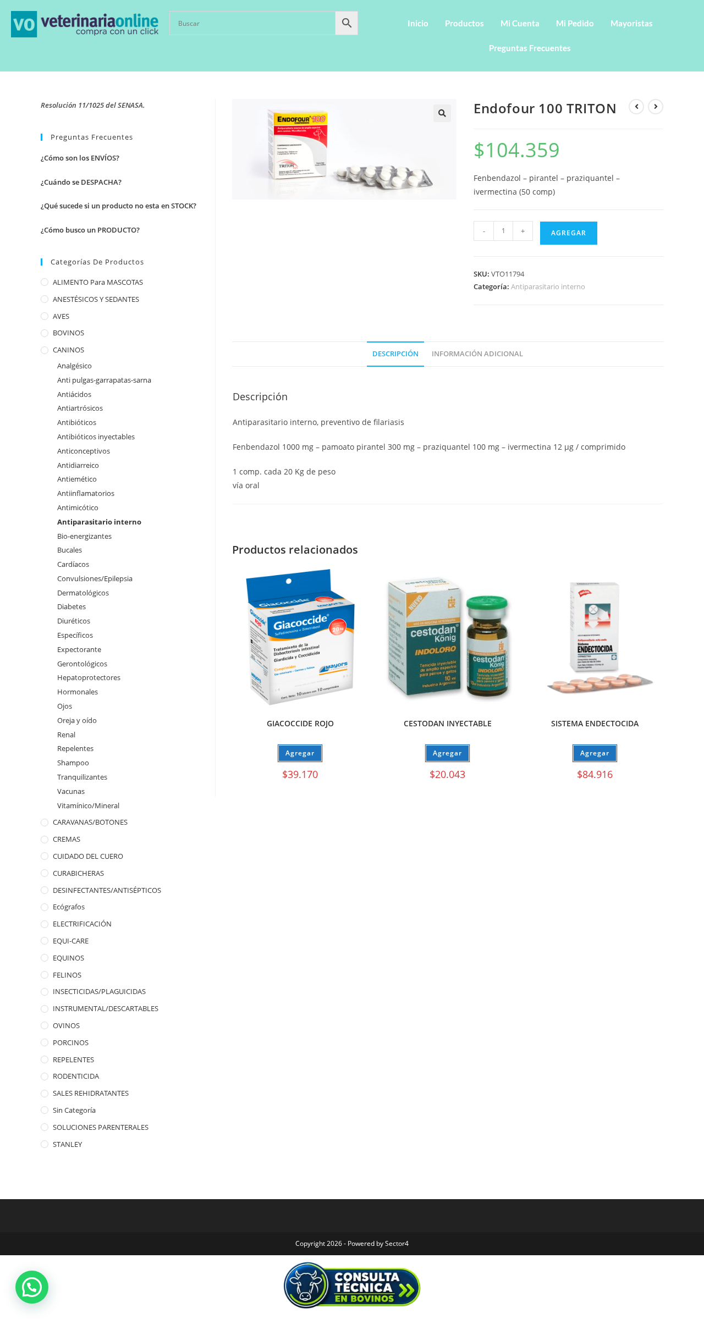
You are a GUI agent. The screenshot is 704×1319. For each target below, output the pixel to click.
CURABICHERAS (78, 873)
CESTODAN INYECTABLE (448, 723)
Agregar (568, 233)
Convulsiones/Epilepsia (95, 578)
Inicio (418, 23)
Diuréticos (73, 621)
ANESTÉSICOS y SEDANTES (96, 299)
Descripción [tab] (395, 353)
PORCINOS (71, 1042)
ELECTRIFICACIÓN (82, 924)
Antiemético (77, 479)
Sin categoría (74, 1110)
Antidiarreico (78, 465)
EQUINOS (68, 958)
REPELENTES (73, 1059)
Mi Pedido (575, 23)
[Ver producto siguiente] (655, 106)
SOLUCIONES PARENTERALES (100, 1127)
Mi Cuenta (520, 23)
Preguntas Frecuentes (530, 48)
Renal (66, 734)
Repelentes (75, 748)
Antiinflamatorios (85, 493)
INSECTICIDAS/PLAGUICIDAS (99, 991)
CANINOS (68, 350)
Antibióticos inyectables (96, 436)
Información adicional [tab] (477, 353)
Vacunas (71, 791)
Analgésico (74, 366)
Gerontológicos (82, 664)
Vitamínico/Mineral (88, 805)
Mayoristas (631, 23)
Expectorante (79, 649)
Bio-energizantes (84, 536)
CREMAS (66, 839)
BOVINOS (68, 333)
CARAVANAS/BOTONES (90, 822)
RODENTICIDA (76, 1076)
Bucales (69, 550)
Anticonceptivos (83, 451)
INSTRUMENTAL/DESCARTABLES (105, 1008)
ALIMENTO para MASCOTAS (98, 282)
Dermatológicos (83, 593)
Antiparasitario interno (548, 286)
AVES (61, 316)
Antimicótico (77, 507)
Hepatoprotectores (88, 677)
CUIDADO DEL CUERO (88, 856)
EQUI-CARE (71, 941)
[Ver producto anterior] (636, 106)
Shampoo (73, 763)
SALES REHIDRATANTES (91, 1093)
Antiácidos (74, 394)
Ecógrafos (69, 907)
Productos (464, 23)
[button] (442, 113)
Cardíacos (73, 564)
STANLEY (67, 1144)
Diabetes (71, 606)
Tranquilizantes (82, 777)
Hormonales (77, 692)
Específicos (75, 635)
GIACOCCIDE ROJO (300, 723)
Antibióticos (76, 422)
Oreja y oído (77, 720)
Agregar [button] (447, 753)
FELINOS (67, 975)
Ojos (64, 706)
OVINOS (66, 1025)
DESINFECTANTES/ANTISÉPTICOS (107, 890)
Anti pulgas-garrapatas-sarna (104, 380)
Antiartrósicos (80, 408)
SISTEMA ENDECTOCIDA (595, 723)
